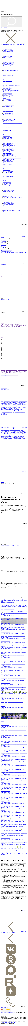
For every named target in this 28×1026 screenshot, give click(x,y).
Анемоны (16, 403)
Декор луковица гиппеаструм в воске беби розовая (12, 633)
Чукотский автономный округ (10, 205)
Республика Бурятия (8, 146)
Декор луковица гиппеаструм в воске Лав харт (11, 830)
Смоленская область (8, 175)
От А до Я (11, 545)
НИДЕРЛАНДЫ (4, 325)
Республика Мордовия (8, 155)
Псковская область (7, 138)
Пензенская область (7, 134)
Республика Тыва (7, 160)
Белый (2, 370)
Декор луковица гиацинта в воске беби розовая (11, 684)
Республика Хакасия (8, 161)
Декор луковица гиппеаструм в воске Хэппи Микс (12, 775)
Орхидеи (19, 407)
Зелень (2, 407)
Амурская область (7, 49)
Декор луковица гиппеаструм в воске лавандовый (12, 624)
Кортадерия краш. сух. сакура (7, 602)
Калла (18, 402)
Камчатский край (7, 89)
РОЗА (2, 27)
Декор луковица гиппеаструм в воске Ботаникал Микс (13, 747)
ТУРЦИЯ (3, 326)
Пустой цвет (24, 371)
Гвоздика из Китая (6, 404)
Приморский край (7, 137)
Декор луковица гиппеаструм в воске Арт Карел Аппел (13, 784)
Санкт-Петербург (8, 44)
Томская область (7, 183)
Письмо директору (5, 1013)
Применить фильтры (13, 375)
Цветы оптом (4, 388)
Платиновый (17, 371)
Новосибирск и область (18, 44)
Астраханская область (8, 51)
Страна (2, 323)
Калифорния (3, 225)
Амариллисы (10, 403)
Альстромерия (4, 403)
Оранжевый (11, 371)
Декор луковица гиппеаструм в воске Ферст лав (12, 848)
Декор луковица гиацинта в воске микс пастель (12, 667)
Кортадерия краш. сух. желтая (7, 609)
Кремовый (3, 371)
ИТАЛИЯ (14, 324)
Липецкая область (7, 106)
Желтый (10, 370)
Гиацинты (13, 405)
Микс (7, 371)
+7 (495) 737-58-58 (5, 214)
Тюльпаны (21, 409)
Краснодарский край (8, 95)
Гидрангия (10, 402)
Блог (2, 246)
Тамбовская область (8, 180)
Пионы (6, 408)
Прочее (10, 408)
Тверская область (7, 182)
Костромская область (8, 94)
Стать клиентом (4, 248)
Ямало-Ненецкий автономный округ (11, 210)
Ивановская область (8, 79)
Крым (4, 98)
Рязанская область (7, 164)
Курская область (7, 100)
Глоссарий (3, 245)
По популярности (5, 545)
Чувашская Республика (8, 204)
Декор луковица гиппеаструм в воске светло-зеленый (13, 642)
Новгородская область (8, 121)
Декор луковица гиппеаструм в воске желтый (11, 649)
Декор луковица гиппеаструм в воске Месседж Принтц (13, 812)
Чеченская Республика (8, 203)
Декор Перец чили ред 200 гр (7, 615)
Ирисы (15, 402)
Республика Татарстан (8, 159)
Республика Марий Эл (8, 154)
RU (1, 276)
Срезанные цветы (5, 389)
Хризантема (20, 410)
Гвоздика (21, 403)
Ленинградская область (8, 105)
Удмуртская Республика (8, 190)
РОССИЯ (10, 325)
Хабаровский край (7, 196)
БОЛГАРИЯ (3, 324)
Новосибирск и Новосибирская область (12, 123)
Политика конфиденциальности (8, 1012)
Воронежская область (8, 65)
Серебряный (16, 372)
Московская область (8, 113)
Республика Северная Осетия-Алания (12, 158)
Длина (2, 337)
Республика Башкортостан (9, 145)
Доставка (3, 242)
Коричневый (19, 370)
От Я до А (16, 545)
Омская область (7, 127)
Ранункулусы (15, 408)
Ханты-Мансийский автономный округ (12, 197)
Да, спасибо (3, 14)
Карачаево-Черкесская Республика (11, 90)
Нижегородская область (8, 120)
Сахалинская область (8, 172)
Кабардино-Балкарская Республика (11, 85)
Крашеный (24, 370)
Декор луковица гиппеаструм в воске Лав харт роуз (12, 821)
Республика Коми (7, 153)
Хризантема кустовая (7, 412)
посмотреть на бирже (5, 623)
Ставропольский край (8, 176)
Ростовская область (7, 162)
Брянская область (7, 57)
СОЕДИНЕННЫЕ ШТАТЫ (19, 325)
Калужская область (7, 88)
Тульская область (7, 184)
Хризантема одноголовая (19, 412)
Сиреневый (3, 373)
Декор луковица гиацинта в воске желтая (10, 675)
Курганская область (7, 99)
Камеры (23, 236)
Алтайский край (7, 47)
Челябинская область (8, 202)
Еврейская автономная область (10, 70)
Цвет (2, 368)
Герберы (9, 405)
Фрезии (16, 410)
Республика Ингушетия (8, 149)
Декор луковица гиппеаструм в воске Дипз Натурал (13, 756)
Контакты (3, 240)
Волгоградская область (8, 63)
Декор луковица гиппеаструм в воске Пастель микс (12, 803)
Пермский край (6, 136)
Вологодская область (8, 64)
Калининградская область (9, 86)
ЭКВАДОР (8, 326)
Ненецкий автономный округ (10, 119)
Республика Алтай (7, 144)
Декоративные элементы (21, 405)
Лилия (5, 407)
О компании (4, 241)
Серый (20, 372)
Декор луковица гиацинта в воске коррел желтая (12, 702)
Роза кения (7, 401)
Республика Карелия (8, 151)
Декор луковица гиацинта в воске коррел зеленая (12, 711)
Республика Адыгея (8, 143)
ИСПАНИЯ (9, 324)
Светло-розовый (9, 372)
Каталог (3, 237)
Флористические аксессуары (7, 410)
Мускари (9, 407)
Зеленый (14, 370)
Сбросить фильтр (5, 375)
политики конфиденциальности (8, 1022)
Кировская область (7, 93)
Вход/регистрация (13, 252)
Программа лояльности (6, 250)
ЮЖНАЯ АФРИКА (15, 326)
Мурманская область (8, 114)
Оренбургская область (8, 129)
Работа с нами (4, 243)
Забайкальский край (8, 75)
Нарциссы (14, 407)
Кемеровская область (8, 91)
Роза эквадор (5, 402)
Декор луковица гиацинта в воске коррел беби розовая (13, 693)
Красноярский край (7, 96)
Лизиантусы (23, 402)
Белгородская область (8, 56)
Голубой (6, 370)
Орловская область (7, 130)
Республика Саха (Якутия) (9, 156)
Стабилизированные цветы (7, 409)
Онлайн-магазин (22, 252)
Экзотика (3, 413)
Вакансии (3, 247)
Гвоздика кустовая (16, 404)
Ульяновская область (8, 191)
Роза (2, 401)
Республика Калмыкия (8, 150)
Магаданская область (8, 111)
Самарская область (7, 168)
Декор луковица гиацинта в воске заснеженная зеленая (13, 738)
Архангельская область (8, 50)
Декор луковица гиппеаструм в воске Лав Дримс (12, 839)
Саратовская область (8, 171)
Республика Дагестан (8, 148)
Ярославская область (8, 211)
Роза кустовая (11, 27)
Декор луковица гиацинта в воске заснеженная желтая (13, 730)
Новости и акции (5, 238)
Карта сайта (12, 1013)
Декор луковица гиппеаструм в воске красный (11, 658)
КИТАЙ (19, 324)
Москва (2, 44)
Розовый (3, 372)
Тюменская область (7, 185)
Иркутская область (7, 81)
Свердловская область (8, 173)
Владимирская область (8, 62)
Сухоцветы (16, 409)
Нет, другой (9, 14)
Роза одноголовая (23, 401)
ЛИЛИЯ (6, 27)
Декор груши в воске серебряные (8, 855)
